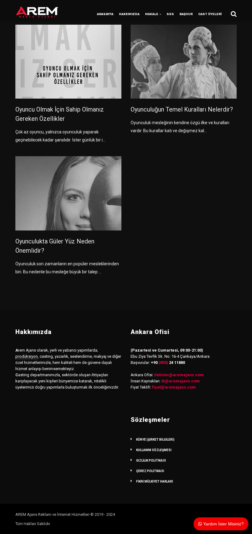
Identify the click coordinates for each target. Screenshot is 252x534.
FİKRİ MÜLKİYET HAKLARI (154, 481)
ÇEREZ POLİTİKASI (150, 471)
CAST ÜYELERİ (210, 14)
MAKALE (151, 14)
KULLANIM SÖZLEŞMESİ (153, 450)
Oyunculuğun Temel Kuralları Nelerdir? (182, 109)
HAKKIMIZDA (129, 14)
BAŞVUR (186, 14)
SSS (170, 14)
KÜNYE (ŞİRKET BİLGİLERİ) (155, 439)
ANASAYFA (105, 14)
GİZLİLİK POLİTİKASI (151, 460)
